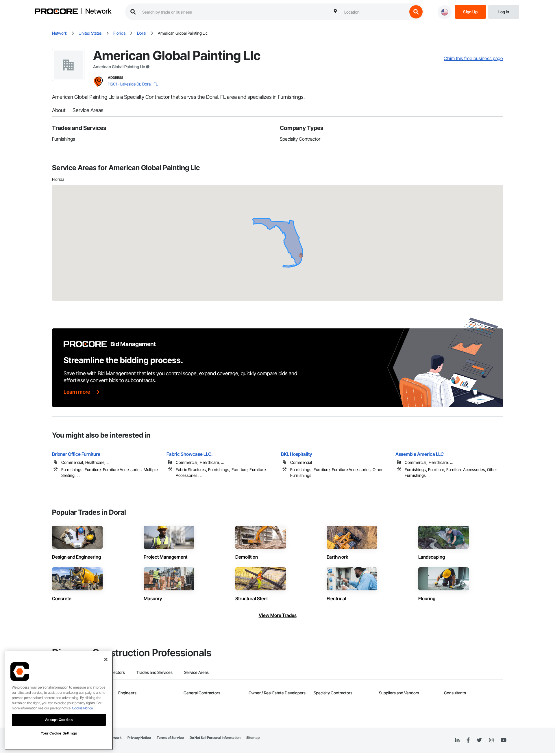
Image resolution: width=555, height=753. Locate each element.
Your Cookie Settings (59, 733)
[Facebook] (468, 740)
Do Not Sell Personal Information (215, 737)
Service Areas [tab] (196, 672)
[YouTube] (503, 740)
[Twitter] (479, 740)
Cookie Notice (82, 708)
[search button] (416, 11)
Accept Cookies (59, 719)
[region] (59, 700)
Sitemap (253, 737)
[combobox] (374, 11)
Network (98, 11)
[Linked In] (457, 740)
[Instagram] (491, 740)
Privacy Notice (139, 737)
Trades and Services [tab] (154, 672)
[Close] (105, 659)
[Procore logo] (56, 12)
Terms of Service (170, 737)
